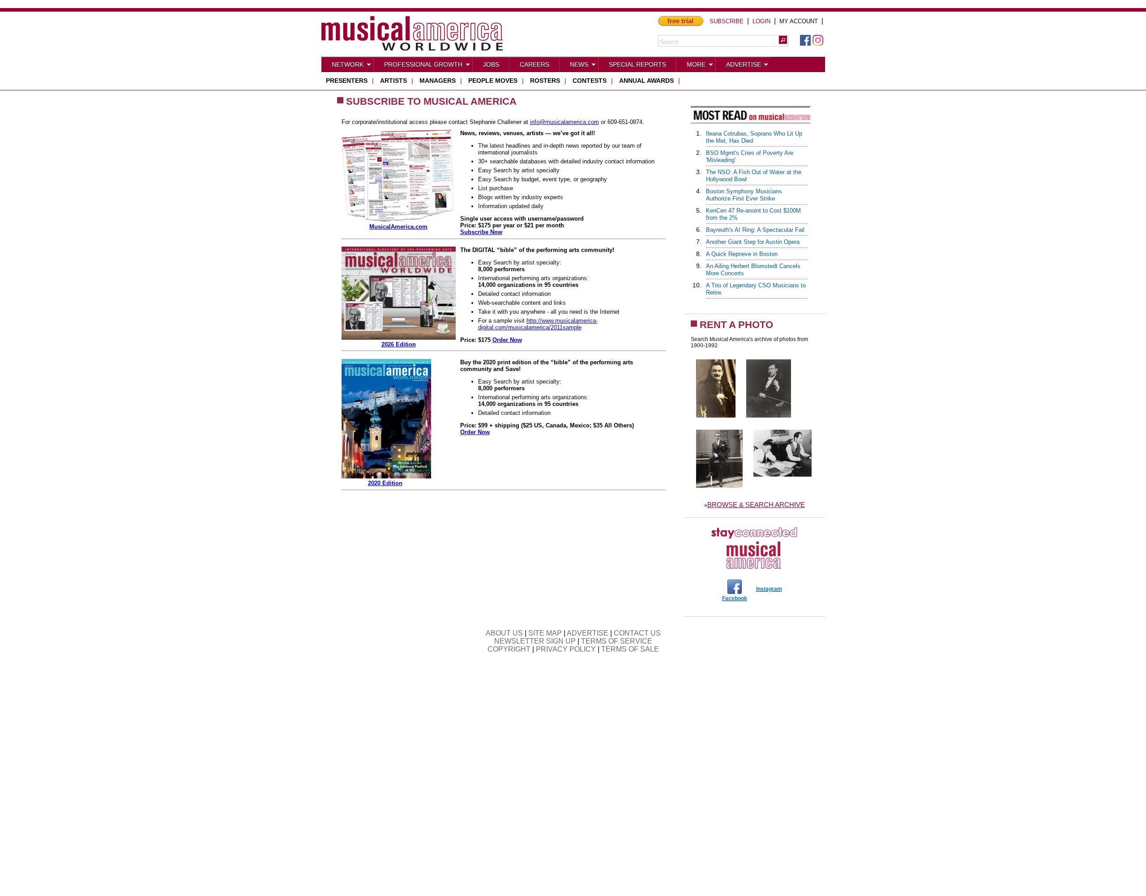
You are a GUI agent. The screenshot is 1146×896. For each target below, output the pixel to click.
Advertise (743, 64)
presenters (347, 80)
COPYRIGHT (508, 649)
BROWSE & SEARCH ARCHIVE (756, 504)
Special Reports (637, 64)
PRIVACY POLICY (566, 649)
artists (393, 80)
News (579, 64)
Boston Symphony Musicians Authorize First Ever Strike (744, 195)
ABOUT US (504, 633)
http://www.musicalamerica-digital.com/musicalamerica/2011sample (538, 324)
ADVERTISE (587, 633)
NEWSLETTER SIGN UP (535, 641)
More (696, 64)
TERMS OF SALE (630, 649)
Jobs (491, 64)
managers (437, 80)
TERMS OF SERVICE (616, 641)
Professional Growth (423, 64)
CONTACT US (637, 633)
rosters (545, 80)
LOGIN (761, 21)
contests (590, 80)
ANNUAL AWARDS (646, 80)
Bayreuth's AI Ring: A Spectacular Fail (755, 229)
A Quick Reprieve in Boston (742, 254)
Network (347, 64)
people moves (492, 80)
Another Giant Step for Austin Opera (753, 242)
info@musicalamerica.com (564, 122)
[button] (782, 39)
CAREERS (534, 64)
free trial (680, 21)
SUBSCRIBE (727, 21)
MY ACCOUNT (798, 21)
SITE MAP (545, 633)
